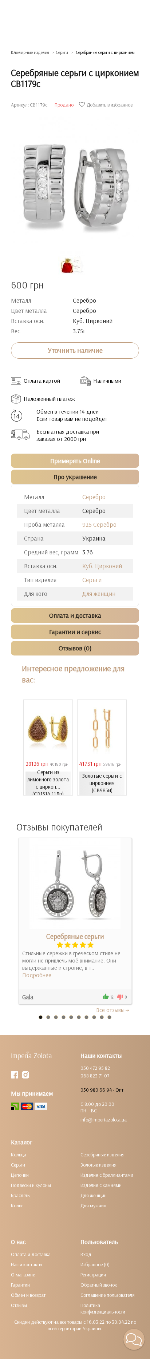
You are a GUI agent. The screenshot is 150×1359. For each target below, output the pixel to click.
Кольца (18, 1154)
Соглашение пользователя (107, 1295)
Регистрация (93, 1274)
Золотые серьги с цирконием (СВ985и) (102, 783)
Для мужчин (93, 1205)
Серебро (94, 497)
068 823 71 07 (94, 1075)
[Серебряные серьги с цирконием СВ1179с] (75, 176)
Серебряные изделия (102, 1154)
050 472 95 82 (95, 1068)
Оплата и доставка (31, 1254)
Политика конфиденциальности (102, 1308)
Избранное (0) (95, 1264)
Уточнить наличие (75, 350)
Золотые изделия (98, 1164)
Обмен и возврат (28, 1295)
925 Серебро (99, 524)
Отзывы (19, 1305)
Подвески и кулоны (31, 1185)
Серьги (92, 579)
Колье (17, 1205)
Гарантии (20, 1285)
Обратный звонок (98, 1285)
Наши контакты (26, 1264)
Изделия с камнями (101, 1185)
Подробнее (36, 975)
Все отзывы (110, 1009)
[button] (134, 1339)
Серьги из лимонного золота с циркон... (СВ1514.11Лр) (48, 783)
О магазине (23, 1274)
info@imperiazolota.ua (103, 1119)
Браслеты (21, 1195)
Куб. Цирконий (102, 566)
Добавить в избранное (110, 104)
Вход (85, 1254)
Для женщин (98, 593)
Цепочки (20, 1175)
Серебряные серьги (75, 936)
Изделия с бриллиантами (106, 1175)
